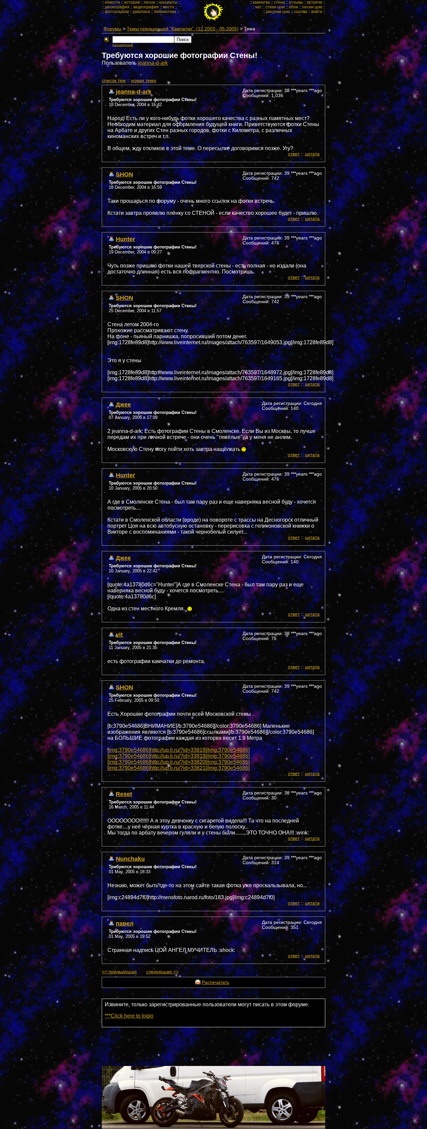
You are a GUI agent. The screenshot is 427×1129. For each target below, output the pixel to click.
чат (258, 7)
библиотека (165, 11)
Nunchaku (130, 858)
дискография (117, 7)
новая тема (143, 80)
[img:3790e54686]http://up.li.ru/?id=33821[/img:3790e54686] (178, 768)
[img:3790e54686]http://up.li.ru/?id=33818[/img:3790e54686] (178, 750)
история (132, 2)
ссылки (300, 11)
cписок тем (114, 80)
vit (119, 634)
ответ (294, 153)
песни (149, 2)
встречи (314, 2)
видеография (146, 7)
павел (124, 923)
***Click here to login (129, 1016)
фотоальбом (117, 11)
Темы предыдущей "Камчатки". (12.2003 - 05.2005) (183, 28)
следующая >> (162, 971)
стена (279, 2)
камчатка (261, 2)
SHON (124, 174)
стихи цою (275, 7)
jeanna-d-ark (153, 63)
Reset (124, 793)
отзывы (296, 2)
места (168, 7)
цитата (312, 153)
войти (316, 11)
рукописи (141, 11)
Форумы (112, 28)
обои (293, 7)
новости (112, 2)
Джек (123, 404)
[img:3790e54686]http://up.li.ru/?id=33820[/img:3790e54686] (178, 762)
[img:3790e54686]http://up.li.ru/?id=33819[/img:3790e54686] (178, 756)
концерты (168, 2)
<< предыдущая (119, 971)
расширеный (122, 45)
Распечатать (215, 982)
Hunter (125, 238)
